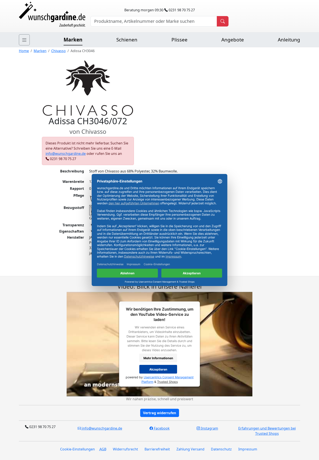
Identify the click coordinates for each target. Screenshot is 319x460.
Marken (73, 39)
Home (24, 50)
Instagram (209, 428)
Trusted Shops (167, 382)
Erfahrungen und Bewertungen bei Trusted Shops (267, 431)
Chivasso (58, 50)
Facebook (161, 428)
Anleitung (289, 39)
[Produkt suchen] (223, 21)
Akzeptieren (158, 369)
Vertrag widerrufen (159, 412)
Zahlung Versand (190, 449)
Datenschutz (221, 449)
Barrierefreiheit (157, 449)
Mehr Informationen (158, 358)
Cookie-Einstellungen (77, 449)
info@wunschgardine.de (66, 153)
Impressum (247, 449)
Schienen (126, 39)
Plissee (179, 39)
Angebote (232, 39)
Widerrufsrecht (125, 449)
